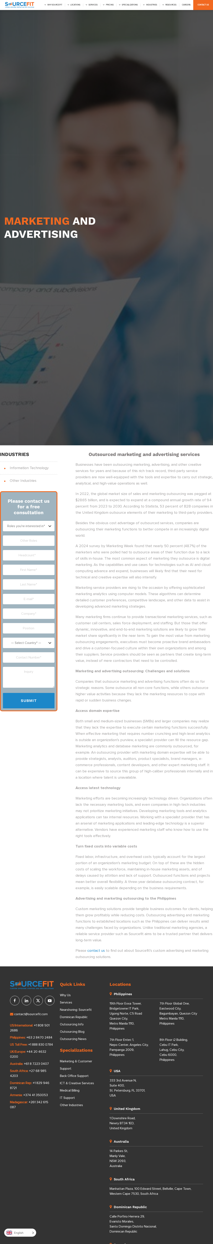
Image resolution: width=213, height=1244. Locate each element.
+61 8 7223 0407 (36, 1063)
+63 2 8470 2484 (39, 1037)
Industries (151, 5)
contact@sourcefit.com (31, 1014)
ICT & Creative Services (77, 1083)
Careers (186, 5)
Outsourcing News (73, 1039)
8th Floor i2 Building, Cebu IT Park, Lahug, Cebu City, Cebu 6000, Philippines (174, 1049)
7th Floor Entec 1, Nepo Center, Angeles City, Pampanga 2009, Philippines (129, 1047)
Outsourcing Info (72, 1024)
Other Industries (23, 481)
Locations (75, 5)
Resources (170, 5)
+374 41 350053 (35, 1095)
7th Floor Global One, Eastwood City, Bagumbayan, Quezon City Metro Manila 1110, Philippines (178, 1013)
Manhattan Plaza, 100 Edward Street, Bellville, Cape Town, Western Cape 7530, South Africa (150, 1191)
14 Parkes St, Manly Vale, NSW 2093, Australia (119, 1158)
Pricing (110, 5)
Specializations (130, 5)
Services (93, 5)
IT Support (67, 1097)
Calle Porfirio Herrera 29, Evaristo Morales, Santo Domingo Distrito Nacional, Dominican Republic (133, 1224)
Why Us (65, 995)
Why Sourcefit (54, 5)
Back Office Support (74, 1076)
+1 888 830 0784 (40, 1044)
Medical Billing (69, 1090)
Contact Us (203, 5)
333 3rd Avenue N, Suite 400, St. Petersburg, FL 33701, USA (127, 1088)
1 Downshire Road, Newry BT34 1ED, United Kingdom (122, 1123)
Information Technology (29, 468)
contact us (96, 951)
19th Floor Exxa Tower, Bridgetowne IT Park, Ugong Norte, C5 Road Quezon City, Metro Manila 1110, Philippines (126, 1016)
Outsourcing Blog (72, 1031)
